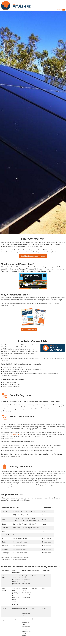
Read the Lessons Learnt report (33, 256)
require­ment (15, 434)
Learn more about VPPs (29, 329)
